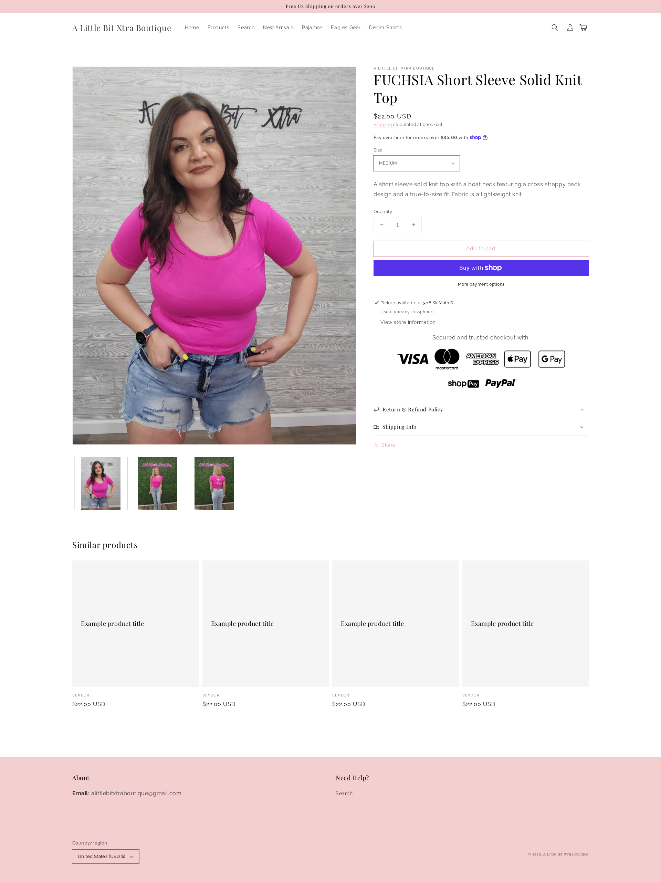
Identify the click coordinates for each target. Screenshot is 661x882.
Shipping (383, 124)
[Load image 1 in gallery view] (100, 483)
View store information (408, 322)
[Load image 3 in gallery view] (214, 483)
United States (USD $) (101, 856)
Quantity (383, 211)
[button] (555, 27)
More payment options (481, 284)
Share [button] (388, 445)
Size (378, 150)
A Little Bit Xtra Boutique (566, 854)
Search (344, 793)
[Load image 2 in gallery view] (157, 483)
